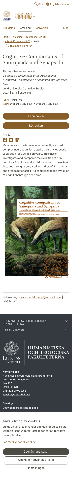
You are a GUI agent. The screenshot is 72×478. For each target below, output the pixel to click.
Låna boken (36, 116)
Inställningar (36, 468)
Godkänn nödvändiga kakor (36, 459)
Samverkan (41, 27)
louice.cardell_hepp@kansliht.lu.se (40, 297)
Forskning (25, 27)
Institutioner (14, 329)
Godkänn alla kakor (36, 451)
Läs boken (36, 125)
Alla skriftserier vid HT (17, 41)
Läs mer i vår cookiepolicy (19, 442)
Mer (65, 27)
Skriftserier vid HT (36, 36)
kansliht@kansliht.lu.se (16, 394)
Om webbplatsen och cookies (20, 407)
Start (5, 36)
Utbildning (9, 27)
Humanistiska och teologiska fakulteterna (25, 323)
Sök (40, 4)
